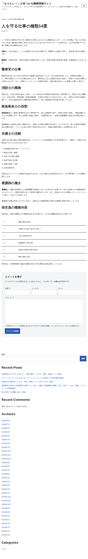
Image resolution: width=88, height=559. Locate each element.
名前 (7, 288)
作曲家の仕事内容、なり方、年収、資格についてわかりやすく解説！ (28, 382)
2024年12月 (6, 497)
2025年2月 (6, 489)
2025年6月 (6, 474)
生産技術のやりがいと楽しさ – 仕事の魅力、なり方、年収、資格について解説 (32, 374)
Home (4, 19)
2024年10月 (6, 504)
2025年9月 (6, 462)
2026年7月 (6, 424)
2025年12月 (6, 451)
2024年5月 (6, 523)
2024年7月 (6, 516)
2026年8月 (6, 420)
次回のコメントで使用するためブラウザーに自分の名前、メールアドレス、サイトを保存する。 (43, 326)
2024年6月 (6, 520)
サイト (60, 288)
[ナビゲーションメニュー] (83, 6)
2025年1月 (6, 493)
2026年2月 (6, 443)
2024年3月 (6, 531)
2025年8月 (6, 466)
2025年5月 (6, 478)
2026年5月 (6, 432)
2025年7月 (6, 470)
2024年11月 (6, 501)
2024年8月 (6, 512)
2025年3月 (6, 485)
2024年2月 (6, 535)
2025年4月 (6, 482)
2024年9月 (6, 508)
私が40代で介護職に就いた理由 (14, 392)
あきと (6, 31)
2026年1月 (6, 447)
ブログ (4, 549)
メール (35, 288)
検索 (3, 354)
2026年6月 (6, 428)
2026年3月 (6, 440)
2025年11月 (6, 455)
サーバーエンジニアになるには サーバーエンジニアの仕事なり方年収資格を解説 (33, 378)
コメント (9, 297)
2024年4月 (6, 527)
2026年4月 (6, 436)
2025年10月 (6, 459)
